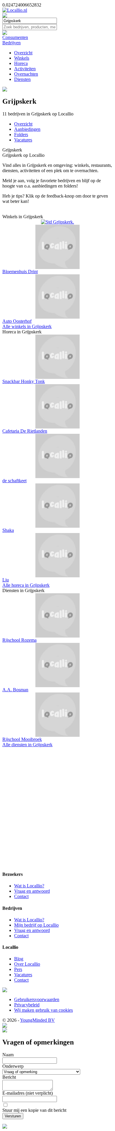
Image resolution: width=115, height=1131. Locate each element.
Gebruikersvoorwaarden (36, 999)
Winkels (21, 58)
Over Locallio (27, 964)
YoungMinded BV (37, 1020)
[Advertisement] (57, 808)
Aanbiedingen (27, 129)
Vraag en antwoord (32, 891)
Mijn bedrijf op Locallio (36, 925)
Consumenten (15, 37)
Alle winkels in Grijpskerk (27, 326)
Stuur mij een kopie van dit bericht (34, 1110)
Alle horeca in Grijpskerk (26, 585)
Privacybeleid (27, 1004)
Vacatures (23, 139)
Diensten (22, 79)
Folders (21, 134)
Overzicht (23, 52)
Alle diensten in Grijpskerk (27, 744)
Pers (18, 969)
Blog (18, 958)
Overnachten (26, 73)
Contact (21, 896)
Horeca (21, 63)
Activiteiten (25, 68)
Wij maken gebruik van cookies (43, 1010)
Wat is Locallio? (29, 885)
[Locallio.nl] (14, 10)
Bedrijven (11, 42)
